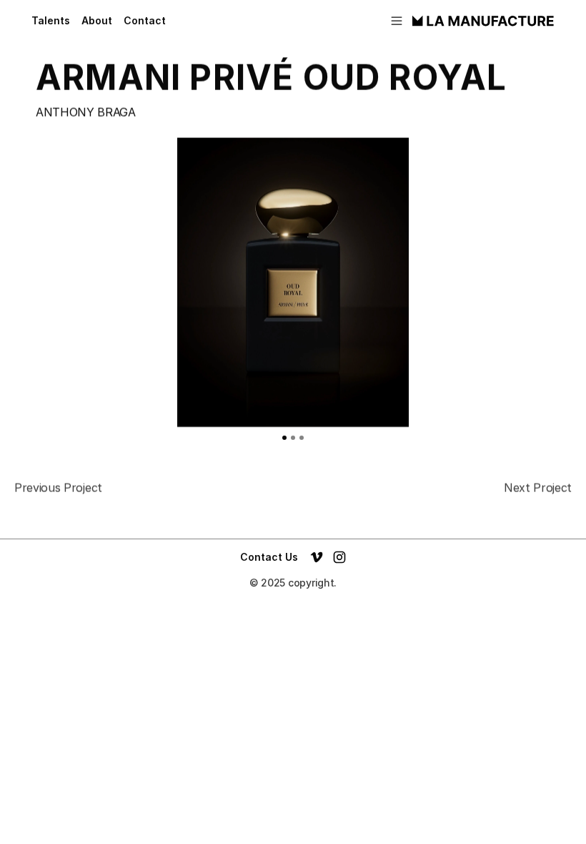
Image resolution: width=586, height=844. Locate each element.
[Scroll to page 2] (293, 437)
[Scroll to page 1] (282, 437)
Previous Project (58, 488)
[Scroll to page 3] (304, 437)
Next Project (538, 488)
